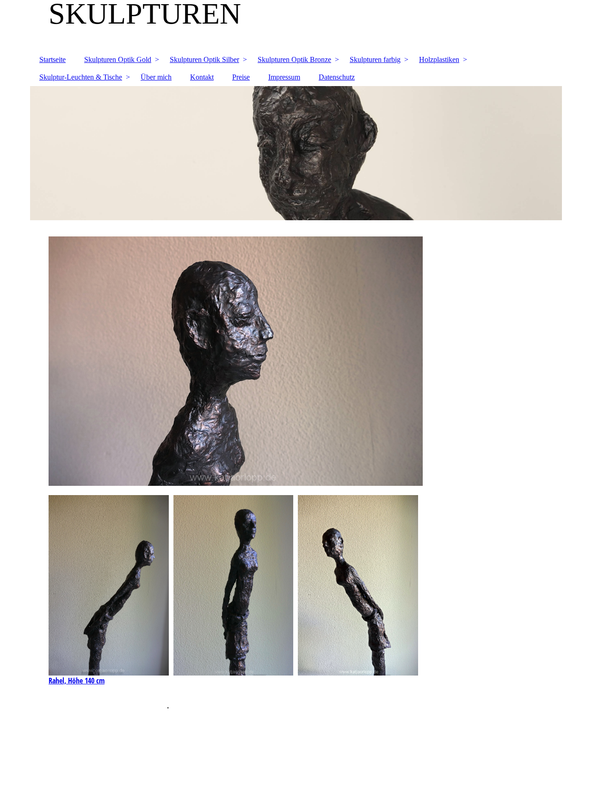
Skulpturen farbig (375, 59)
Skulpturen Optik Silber (204, 59)
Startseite (52, 59)
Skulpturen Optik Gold (117, 59)
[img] (296, 25)
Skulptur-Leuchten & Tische (80, 77)
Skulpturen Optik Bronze (294, 59)
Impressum (284, 77)
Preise (241, 77)
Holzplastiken (439, 59)
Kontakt (202, 77)
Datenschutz (337, 77)
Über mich (156, 77)
